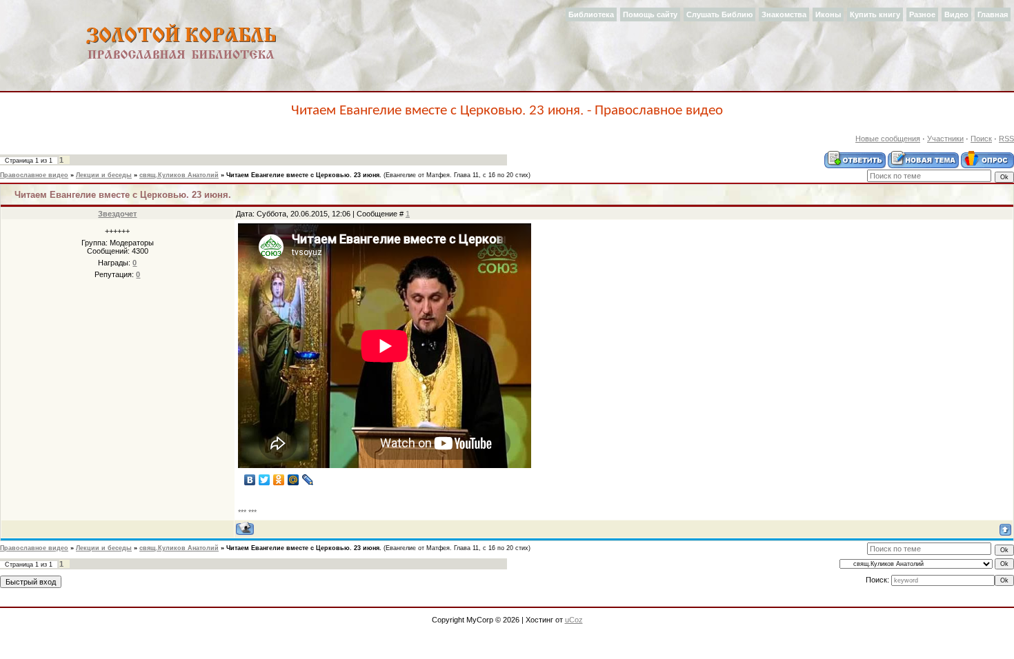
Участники (945, 138)
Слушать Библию (719, 14)
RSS (1006, 138)
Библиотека (591, 14)
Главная (992, 14)
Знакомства (784, 14)
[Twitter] (264, 480)
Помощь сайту (650, 14)
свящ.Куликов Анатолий (179, 175)
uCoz (574, 620)
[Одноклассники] (279, 480)
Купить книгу (875, 14)
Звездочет (117, 214)
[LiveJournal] (308, 480)
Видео (956, 14)
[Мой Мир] (293, 480)
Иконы (828, 14)
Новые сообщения (887, 138)
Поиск (981, 138)
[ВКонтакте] (250, 480)
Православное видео (34, 175)
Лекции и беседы (104, 175)
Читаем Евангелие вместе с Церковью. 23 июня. (303, 175)
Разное (922, 14)
